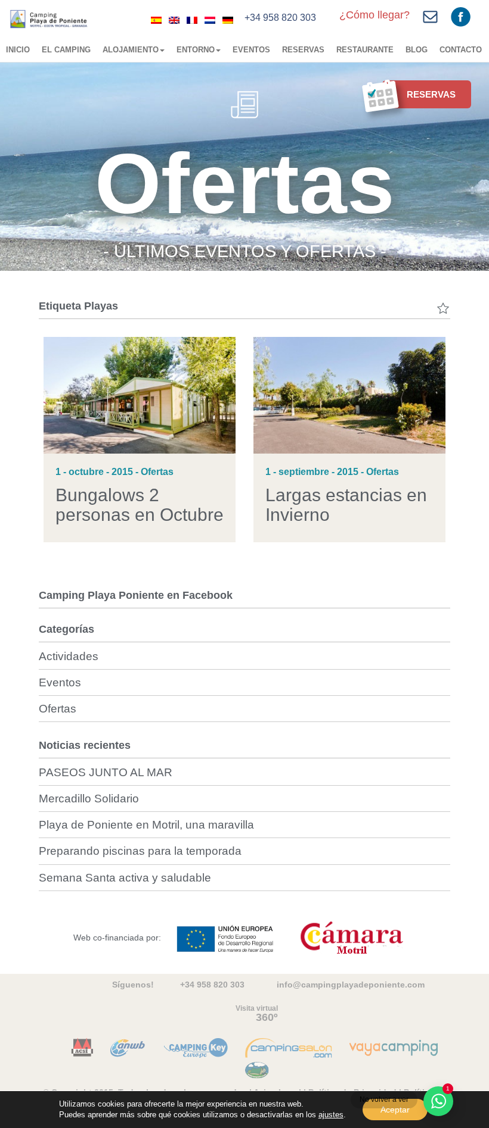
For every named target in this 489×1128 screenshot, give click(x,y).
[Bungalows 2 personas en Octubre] (140, 394)
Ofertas (57, 708)
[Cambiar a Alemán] (228, 20)
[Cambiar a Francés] (192, 20)
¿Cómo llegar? (374, 15)
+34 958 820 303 (280, 18)
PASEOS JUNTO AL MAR (105, 772)
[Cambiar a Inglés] (174, 20)
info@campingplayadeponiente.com (351, 984)
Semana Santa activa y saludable (125, 877)
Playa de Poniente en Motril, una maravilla (146, 824)
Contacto (461, 49)
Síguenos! (133, 984)
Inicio (18, 49)
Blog (417, 49)
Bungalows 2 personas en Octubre (139, 504)
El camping (66, 49)
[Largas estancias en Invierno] (349, 394)
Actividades (68, 656)
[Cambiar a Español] (156, 20)
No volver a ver (384, 1099)
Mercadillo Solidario (89, 798)
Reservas (303, 49)
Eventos (251, 49)
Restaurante (365, 49)
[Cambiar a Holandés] (210, 20)
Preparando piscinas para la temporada (140, 851)
